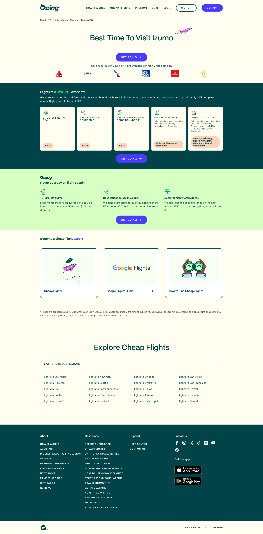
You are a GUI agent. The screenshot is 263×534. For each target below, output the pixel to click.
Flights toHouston (54, 383)
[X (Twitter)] (191, 444)
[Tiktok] (198, 444)
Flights (43, 20)
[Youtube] (213, 444)
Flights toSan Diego (190, 377)
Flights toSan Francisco (192, 383)
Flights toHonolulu (54, 401)
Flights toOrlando (188, 401)
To (50, 20)
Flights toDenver (188, 389)
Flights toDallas (142, 389)
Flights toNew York (99, 377)
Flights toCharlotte (144, 383)
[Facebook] (176, 444)
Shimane (74, 20)
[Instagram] (184, 444)
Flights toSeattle (98, 383)
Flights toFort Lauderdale (103, 389)
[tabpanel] (131, 390)
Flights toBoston (53, 395)
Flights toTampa (143, 395)
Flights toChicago (144, 377)
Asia (56, 20)
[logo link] (50, 8)
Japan (64, 20)
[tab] (131, 364)
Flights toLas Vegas (55, 377)
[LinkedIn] (206, 444)
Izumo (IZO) (87, 20)
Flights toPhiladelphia (146, 401)
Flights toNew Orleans (101, 395)
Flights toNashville (99, 401)
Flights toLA (50, 389)
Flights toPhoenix (188, 395)
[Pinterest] (176, 452)
